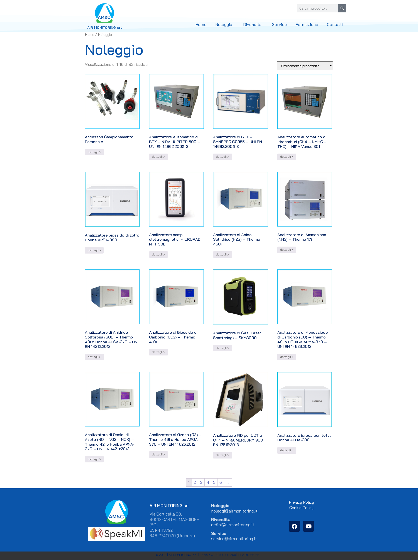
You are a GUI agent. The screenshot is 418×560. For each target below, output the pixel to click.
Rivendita (252, 24)
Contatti (335, 24)
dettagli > (94, 152)
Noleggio (223, 24)
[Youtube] (308, 526)
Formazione (307, 24)
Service (279, 24)
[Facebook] (294, 526)
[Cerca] (342, 8)
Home (201, 24)
